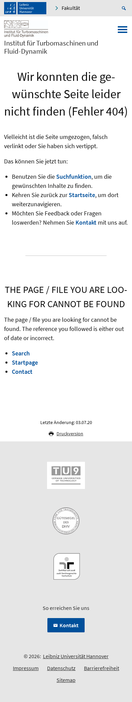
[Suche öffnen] (125, 8)
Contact (22, 371)
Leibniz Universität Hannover (76, 656)
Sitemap (66, 680)
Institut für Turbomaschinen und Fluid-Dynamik (51, 47)
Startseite (82, 195)
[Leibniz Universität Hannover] (25, 8)
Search (21, 353)
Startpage (25, 362)
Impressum (26, 668)
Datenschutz (61, 668)
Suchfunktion (73, 176)
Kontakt (85, 222)
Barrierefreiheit (101, 668)
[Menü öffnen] (122, 31)
